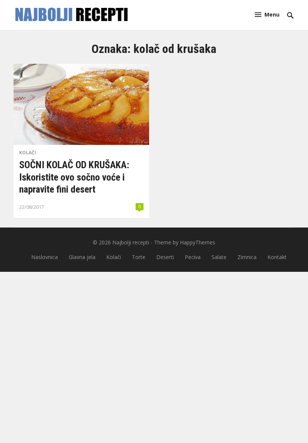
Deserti (165, 257)
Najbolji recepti (130, 242)
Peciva (193, 257)
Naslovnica (44, 257)
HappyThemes (197, 242)
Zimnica (247, 257)
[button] (267, 14)
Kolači (27, 152)
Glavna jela (82, 257)
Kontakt (277, 257)
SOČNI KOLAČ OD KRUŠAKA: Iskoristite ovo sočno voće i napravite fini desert (74, 177)
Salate (218, 257)
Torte (138, 257)
